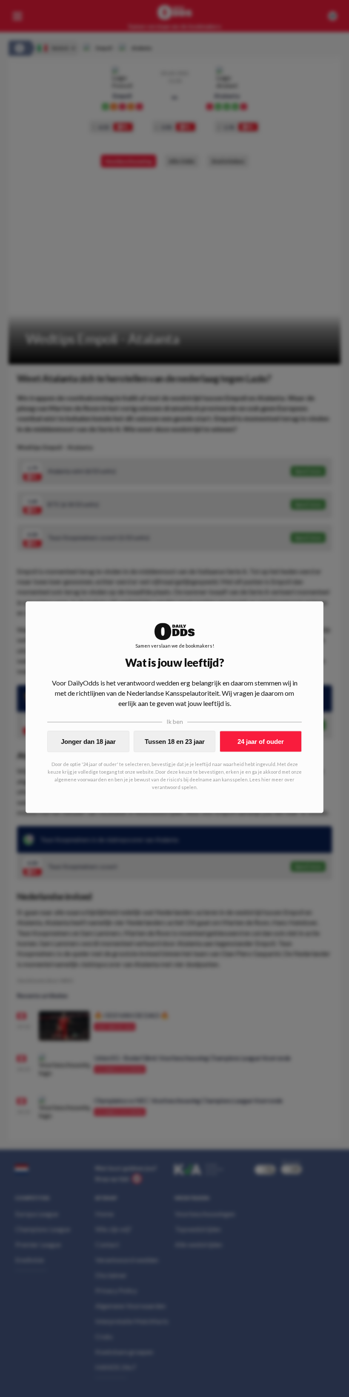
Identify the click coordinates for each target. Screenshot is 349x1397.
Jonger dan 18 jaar (88, 741)
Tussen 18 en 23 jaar (175, 741)
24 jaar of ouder (260, 741)
